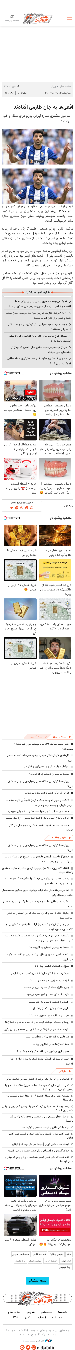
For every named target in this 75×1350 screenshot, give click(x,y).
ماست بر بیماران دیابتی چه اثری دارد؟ (49, 774)
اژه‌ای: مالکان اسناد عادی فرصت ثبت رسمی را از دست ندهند (37, 818)
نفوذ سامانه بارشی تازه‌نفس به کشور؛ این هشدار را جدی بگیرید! (35, 1029)
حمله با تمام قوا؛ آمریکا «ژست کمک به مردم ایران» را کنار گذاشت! (41, 827)
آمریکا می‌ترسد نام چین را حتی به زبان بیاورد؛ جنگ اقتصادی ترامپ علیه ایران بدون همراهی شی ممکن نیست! (40, 304)
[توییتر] (28, 1347)
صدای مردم (14, 1312)
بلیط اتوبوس (65, 1267)
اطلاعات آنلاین (38, 18)
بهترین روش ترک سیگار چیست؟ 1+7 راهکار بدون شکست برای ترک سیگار (39, 1098)
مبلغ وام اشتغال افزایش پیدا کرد (52, 966)
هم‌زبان (31, 1312)
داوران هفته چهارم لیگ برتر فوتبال (51, 1008)
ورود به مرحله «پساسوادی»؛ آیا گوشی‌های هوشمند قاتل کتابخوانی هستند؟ (39, 326)
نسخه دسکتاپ (37, 1280)
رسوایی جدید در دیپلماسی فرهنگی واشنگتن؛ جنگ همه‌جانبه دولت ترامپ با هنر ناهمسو (39, 881)
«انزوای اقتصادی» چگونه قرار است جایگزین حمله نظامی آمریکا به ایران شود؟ (39, 361)
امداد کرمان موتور (21, 1254)
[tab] (62, 736)
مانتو (69, 1254)
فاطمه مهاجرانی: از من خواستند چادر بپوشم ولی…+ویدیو (38, 811)
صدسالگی (46, 1312)
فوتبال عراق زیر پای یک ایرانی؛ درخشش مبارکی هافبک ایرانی (37, 1079)
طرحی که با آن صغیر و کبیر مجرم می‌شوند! (46, 793)
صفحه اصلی (65, 86)
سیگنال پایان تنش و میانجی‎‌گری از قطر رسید (45, 766)
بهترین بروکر (35, 1261)
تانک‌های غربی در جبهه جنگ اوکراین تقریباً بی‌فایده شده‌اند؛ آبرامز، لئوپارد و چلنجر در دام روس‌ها (39, 802)
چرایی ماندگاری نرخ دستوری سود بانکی (48, 1015)
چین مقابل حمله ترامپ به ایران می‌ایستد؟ (46, 987)
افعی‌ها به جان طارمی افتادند (43, 107)
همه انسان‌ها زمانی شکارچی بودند (51, 1044)
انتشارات (41, 1317)
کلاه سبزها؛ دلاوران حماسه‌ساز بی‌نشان (49, 980)
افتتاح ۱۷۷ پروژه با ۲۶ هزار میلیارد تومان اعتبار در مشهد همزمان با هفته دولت (37, 870)
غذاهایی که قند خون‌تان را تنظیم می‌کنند (47, 1036)
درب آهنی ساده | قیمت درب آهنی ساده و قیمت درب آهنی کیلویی (41, 1136)
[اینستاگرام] (33, 1347)
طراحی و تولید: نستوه (34, 1341)
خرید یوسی (66, 1261)
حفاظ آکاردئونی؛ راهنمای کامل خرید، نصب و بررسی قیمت (38, 1150)
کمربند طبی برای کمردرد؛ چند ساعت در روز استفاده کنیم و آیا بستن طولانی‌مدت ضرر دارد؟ (39, 1087)
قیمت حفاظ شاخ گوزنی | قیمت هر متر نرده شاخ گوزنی (40, 1144)
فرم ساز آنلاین (39, 1254)
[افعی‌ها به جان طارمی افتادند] (37, 147)
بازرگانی (62, 1071)
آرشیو (27, 1317)
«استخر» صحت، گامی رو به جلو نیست (49, 1002)
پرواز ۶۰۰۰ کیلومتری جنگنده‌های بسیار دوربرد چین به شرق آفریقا (40, 783)
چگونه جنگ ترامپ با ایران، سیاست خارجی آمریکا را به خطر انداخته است (40, 915)
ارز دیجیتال (20, 1261)
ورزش (53, 86)
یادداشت (57, 1317)
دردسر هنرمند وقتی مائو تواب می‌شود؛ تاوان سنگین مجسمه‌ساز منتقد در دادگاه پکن (37, 892)
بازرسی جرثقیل (56, 1254)
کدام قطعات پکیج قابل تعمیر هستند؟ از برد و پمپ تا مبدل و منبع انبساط (39, 1159)
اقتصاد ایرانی (51, 1261)
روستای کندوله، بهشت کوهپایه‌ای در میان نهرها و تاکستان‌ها (37, 1022)
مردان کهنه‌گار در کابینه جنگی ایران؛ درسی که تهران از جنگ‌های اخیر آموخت (41, 349)
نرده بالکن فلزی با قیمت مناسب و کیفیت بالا (45, 1127)
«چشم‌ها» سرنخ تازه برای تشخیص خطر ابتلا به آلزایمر (40, 973)
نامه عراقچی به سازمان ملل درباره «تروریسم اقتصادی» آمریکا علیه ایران (39, 957)
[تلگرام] (22, 1347)
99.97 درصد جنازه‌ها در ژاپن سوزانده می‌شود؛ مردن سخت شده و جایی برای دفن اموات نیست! (38, 315)
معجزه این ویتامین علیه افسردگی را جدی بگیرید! (43, 1051)
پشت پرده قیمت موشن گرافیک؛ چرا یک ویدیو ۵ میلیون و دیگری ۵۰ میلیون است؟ (37, 1108)
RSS (15, 1317)
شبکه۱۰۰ (62, 1312)
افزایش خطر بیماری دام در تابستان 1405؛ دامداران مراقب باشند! (41, 1118)
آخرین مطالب (59, 838)
